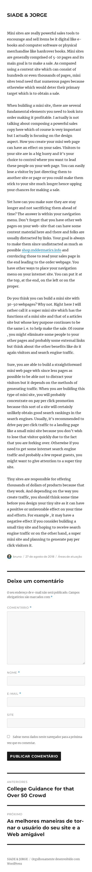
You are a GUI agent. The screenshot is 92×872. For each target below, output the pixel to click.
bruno (17, 556)
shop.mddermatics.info (41, 250)
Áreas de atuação (70, 556)
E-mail (14, 694)
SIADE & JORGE (27, 15)
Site (10, 714)
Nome (13, 672)
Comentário (19, 607)
